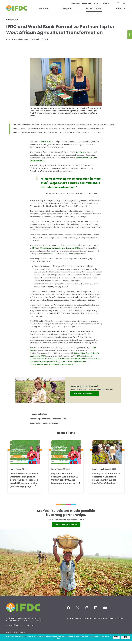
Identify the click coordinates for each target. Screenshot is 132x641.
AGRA (79, 356)
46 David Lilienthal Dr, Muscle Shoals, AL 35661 (23, 618)
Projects (67, 9)
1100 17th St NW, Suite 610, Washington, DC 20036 (24, 621)
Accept (116, 636)
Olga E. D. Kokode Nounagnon (18, 39)
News (8, 20)
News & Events (93, 9)
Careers (97, 3)
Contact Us (87, 618)
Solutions (43, 9)
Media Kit (112, 618)
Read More (125, 637)
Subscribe (75, 3)
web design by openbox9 (15, 632)
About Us (120, 9)
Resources (86, 3)
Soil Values (81, 152)
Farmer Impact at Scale (56, 418)
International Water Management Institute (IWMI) (53, 364)
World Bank (46, 142)
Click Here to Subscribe (83, 393)
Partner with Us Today (64, 524)
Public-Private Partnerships (46, 423)
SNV (34, 248)
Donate (120, 618)
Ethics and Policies (100, 618)
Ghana (15, 20)
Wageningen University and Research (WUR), (60, 248)
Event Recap (97, 469)
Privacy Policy (30, 625)
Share (130, 34)
